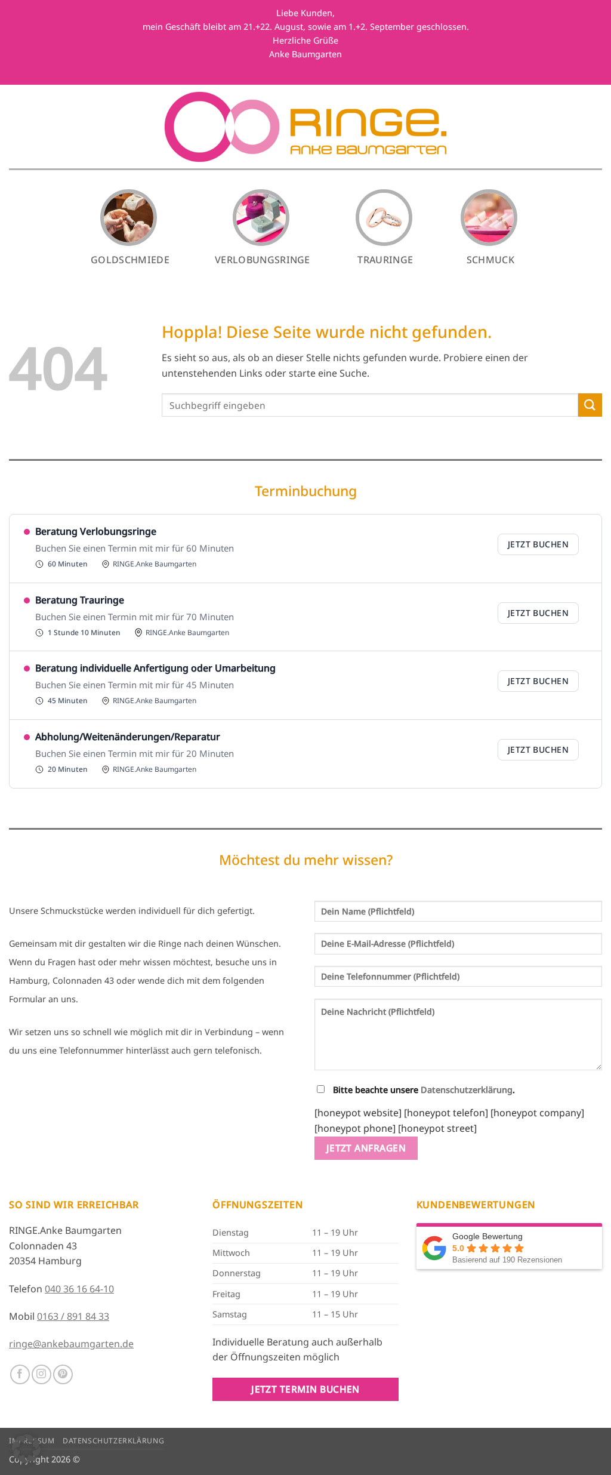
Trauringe (385, 259)
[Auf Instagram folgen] (41, 1374)
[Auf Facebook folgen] (20, 1374)
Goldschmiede (130, 259)
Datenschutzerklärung (467, 1089)
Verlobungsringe (262, 259)
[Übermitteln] (590, 405)
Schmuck (490, 259)
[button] (26, 1448)
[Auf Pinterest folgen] (63, 1374)
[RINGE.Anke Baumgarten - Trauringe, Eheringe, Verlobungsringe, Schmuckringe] (306, 126)
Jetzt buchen (538, 544)
